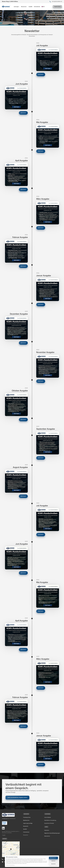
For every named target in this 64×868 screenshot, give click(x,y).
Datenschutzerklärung (10, 865)
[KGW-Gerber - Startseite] (6, 7)
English (3, 835)
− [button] (3, 845)
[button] (11, 849)
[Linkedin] (4, 828)
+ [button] (3, 843)
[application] (11, 849)
